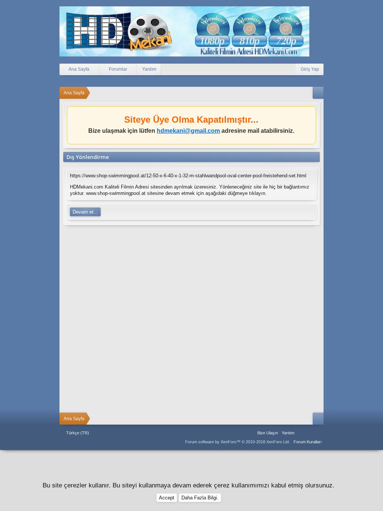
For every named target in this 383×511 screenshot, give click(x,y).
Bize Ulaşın (267, 433)
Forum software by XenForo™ (237, 442)
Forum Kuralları (308, 442)
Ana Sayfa (301, 432)
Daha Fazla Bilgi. (199, 498)
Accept (166, 498)
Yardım (149, 69)
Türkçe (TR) (77, 433)
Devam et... (85, 212)
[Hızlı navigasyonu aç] (318, 93)
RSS (319, 432)
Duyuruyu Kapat (311, 113)
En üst (310, 432)
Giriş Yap (310, 69)
